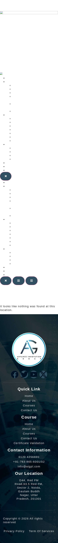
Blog (9, 162)
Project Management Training (33, 125)
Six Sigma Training (26, 118)
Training (12, 114)
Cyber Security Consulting (31, 92)
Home (10, 77)
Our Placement (23, 155)
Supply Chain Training (28, 140)
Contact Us (14, 170)
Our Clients (14, 144)
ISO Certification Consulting (33, 88)
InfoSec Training (24, 133)
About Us (13, 166)
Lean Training (22, 122)
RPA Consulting (23, 111)
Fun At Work (21, 159)
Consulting (14, 81)
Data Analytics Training (29, 136)
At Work (18, 151)
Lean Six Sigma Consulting (32, 85)
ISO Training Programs (29, 129)
